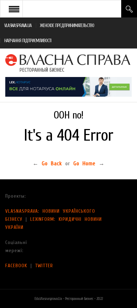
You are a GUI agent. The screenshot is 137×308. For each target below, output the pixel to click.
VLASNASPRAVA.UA (18, 25)
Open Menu (14, 9)
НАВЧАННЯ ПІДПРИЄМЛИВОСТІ (27, 40)
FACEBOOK (16, 266)
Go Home (84, 163)
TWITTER (44, 266)
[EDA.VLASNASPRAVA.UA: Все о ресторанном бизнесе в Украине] (68, 63)
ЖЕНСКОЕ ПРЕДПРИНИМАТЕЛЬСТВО (67, 25)
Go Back (52, 163)
